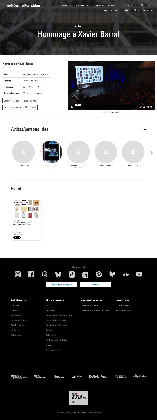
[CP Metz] (60, 379)
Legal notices (60, 413)
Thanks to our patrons (123, 305)
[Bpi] (20, 379)
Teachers (49, 330)
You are (146, 10)
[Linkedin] (85, 275)
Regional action (16, 335)
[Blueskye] (58, 275)
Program (97, 5)
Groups (48, 305)
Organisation (15, 310)
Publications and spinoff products (56, 325)
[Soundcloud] (125, 275)
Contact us (95, 284)
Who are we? (15, 305)
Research (49, 345)
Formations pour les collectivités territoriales (95, 310)
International (15, 330)
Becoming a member (17, 325)
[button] (78, 129)
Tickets (127, 10)
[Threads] (45, 275)
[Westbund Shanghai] (122, 379)
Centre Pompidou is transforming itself (75, 5)
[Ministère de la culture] (78, 398)
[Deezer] (112, 275)
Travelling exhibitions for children (56, 340)
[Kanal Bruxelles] (100, 379)
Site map (69, 413)
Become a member (112, 10)
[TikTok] (71, 275)
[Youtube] (139, 275)
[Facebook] (31, 275)
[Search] (142, 5)
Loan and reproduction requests (56, 320)
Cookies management (94, 413)
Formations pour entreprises (89, 305)
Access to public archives (54, 350)
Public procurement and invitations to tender (60, 315)
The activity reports (17, 315)
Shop (137, 10)
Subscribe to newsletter (62, 284)
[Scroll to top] (151, 414)
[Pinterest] (98, 275)
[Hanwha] (139, 379)
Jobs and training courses (19, 320)
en (149, 5)
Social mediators (51, 335)
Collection (112, 5)
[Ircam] (42, 379)
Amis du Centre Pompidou (124, 310)
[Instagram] (18, 275)
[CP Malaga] (78, 379)
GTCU (75, 413)
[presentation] (151, 153)
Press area (49, 355)
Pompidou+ (129, 5)
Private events (50, 310)
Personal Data (82, 413)
